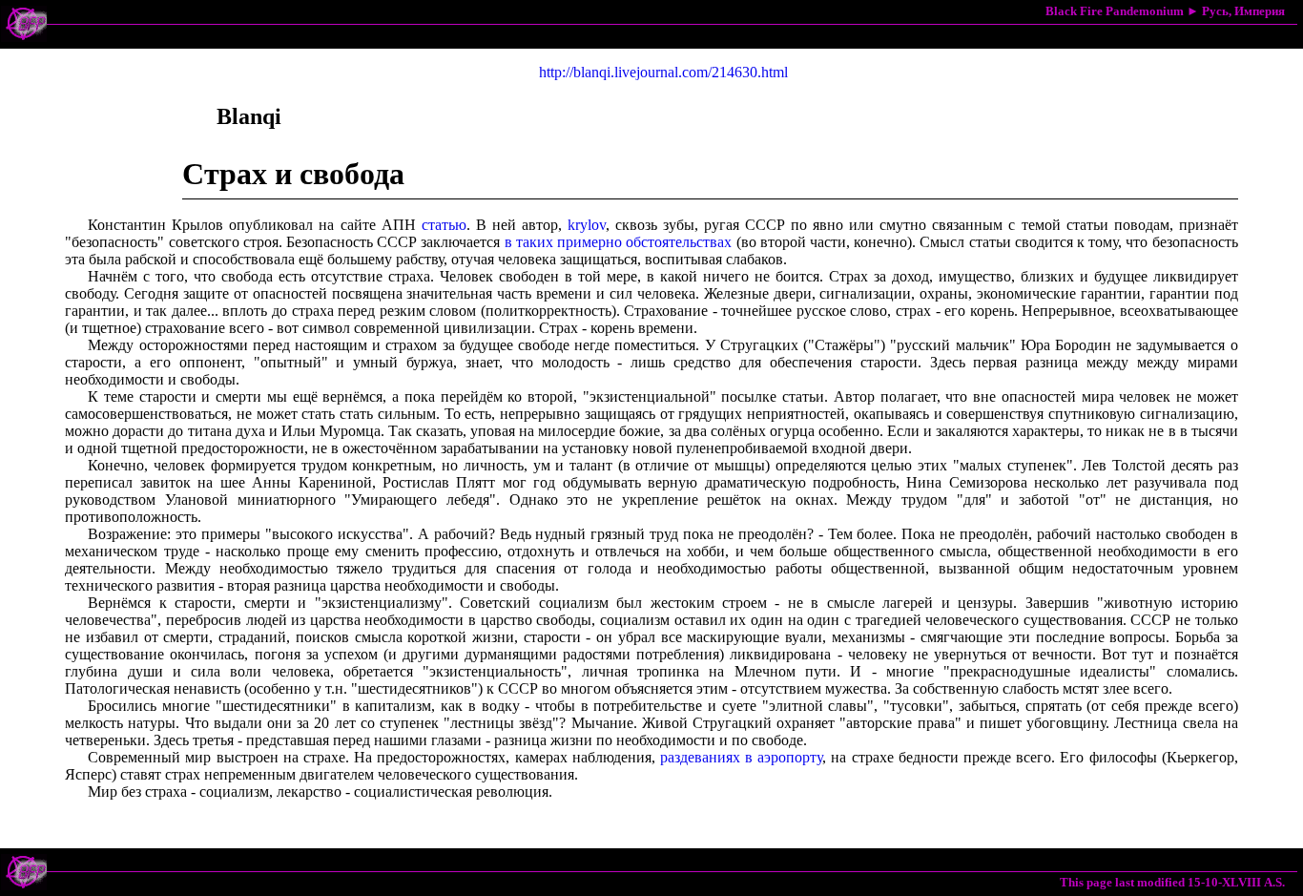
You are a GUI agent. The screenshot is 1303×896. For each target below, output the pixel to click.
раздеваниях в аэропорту (741, 757)
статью (444, 225)
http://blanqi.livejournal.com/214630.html (663, 72)
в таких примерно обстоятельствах (619, 242)
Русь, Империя (1243, 11)
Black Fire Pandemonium (1114, 11)
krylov (587, 225)
